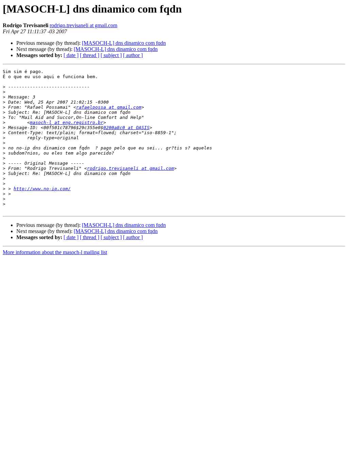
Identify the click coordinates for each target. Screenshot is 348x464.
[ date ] (71, 55)
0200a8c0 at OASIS (126, 127)
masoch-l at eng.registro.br (66, 122)
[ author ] (133, 55)
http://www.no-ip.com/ (42, 188)
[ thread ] (89, 55)
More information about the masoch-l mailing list (55, 252)
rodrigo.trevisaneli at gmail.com (83, 25)
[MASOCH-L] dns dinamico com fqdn (124, 43)
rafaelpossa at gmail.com (108, 107)
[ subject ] (111, 55)
